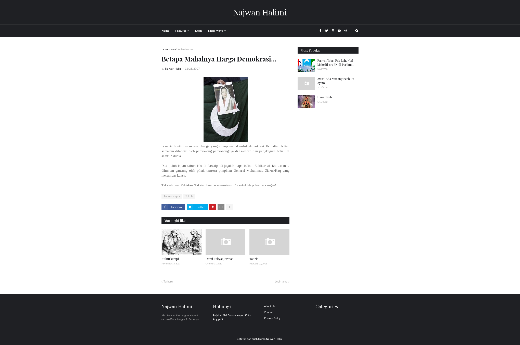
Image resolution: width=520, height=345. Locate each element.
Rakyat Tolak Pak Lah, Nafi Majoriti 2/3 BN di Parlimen (335, 62)
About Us (269, 306)
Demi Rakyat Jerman (220, 259)
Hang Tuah (324, 97)
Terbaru (168, 281)
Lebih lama (281, 281)
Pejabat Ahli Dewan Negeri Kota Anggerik (232, 317)
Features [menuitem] (180, 30)
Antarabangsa (185, 49)
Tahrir (253, 259)
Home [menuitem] (165, 30)
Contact (268, 312)
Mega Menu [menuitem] (215, 30)
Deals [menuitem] (198, 30)
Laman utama (168, 49)
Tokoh (189, 196)
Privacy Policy (272, 318)
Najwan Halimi (260, 12)
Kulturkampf (170, 259)
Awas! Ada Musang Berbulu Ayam (335, 81)
